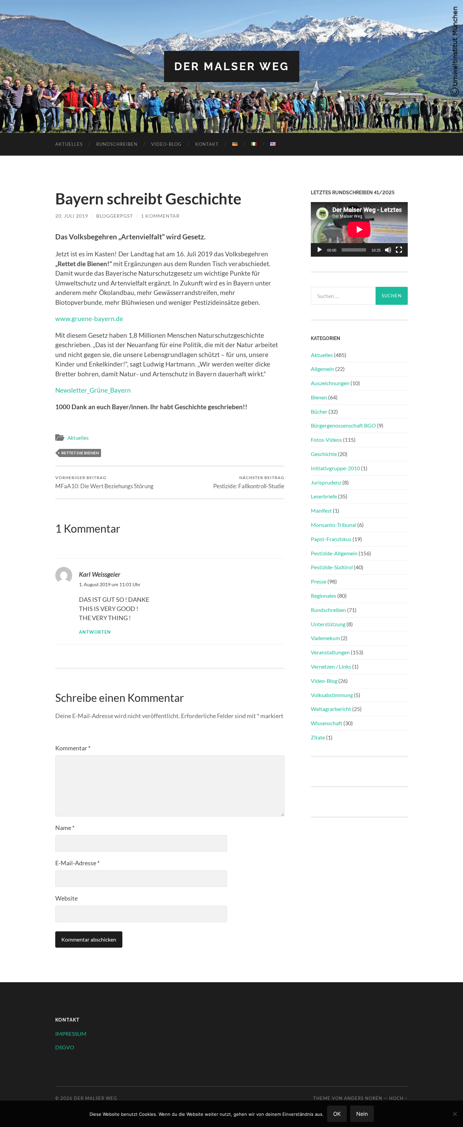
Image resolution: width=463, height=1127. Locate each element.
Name (65, 827)
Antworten (95, 632)
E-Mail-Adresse (77, 863)
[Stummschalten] (388, 249)
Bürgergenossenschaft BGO (343, 425)
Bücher (319, 411)
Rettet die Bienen (80, 452)
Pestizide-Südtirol (332, 567)
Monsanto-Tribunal (333, 524)
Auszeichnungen (330, 383)
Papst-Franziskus (331, 539)
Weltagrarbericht (331, 709)
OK (337, 1113)
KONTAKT (207, 144)
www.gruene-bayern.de (89, 318)
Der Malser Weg (231, 66)
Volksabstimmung (332, 695)
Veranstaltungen (330, 652)
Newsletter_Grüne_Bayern (93, 390)
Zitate (318, 737)
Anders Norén (363, 1098)
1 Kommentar (160, 216)
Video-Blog (166, 144)
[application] (359, 229)
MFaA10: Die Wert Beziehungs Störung (104, 482)
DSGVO (64, 1047)
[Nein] (454, 1113)
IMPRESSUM (70, 1033)
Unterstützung (328, 624)
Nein (362, 1113)
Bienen (319, 397)
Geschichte (324, 454)
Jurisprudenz (326, 482)
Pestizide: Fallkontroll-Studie (248, 482)
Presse (318, 581)
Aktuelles (69, 144)
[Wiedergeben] (319, 249)
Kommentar (72, 748)
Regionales (323, 595)
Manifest (321, 510)
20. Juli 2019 (71, 216)
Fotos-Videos (326, 439)
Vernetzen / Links (331, 666)
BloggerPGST (114, 216)
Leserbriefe (324, 496)
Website (66, 898)
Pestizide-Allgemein (334, 553)
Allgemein (322, 368)
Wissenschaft (326, 723)
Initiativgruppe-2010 (335, 468)
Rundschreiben (117, 144)
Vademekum (325, 638)
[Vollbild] (399, 249)
